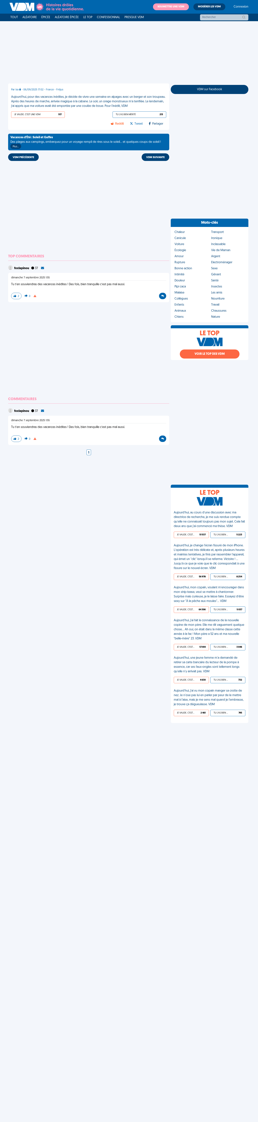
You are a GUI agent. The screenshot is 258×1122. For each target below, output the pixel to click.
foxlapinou (22, 268)
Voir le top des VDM (210, 354)
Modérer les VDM (209, 6)
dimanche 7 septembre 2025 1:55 (30, 277)
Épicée (45, 17)
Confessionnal (108, 17)
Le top (87, 17)
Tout (14, 17)
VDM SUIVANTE (155, 157)
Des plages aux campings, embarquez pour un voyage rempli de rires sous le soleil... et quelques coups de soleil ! (85, 142)
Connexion (241, 6)
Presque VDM (134, 17)
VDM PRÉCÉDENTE (23, 157)
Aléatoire (29, 17)
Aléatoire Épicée (67, 17)
